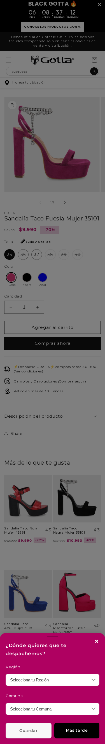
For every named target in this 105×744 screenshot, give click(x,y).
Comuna (14, 695)
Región (13, 667)
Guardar (28, 730)
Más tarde (77, 730)
